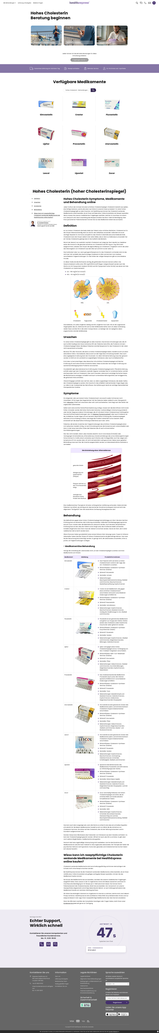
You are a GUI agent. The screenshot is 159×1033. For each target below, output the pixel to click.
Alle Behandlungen (9, 3)
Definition (37, 199)
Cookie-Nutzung (113, 1031)
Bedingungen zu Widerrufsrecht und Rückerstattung (90, 982)
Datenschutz (84, 986)
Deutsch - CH (110, 984)
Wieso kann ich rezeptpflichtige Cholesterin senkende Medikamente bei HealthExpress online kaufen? (47, 215)
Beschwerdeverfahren (86, 988)
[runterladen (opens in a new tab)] (111, 1014)
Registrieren (117, 1002)
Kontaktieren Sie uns (61, 986)
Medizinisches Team (61, 981)
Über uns (57, 976)
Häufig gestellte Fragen (62, 984)
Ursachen (37, 202)
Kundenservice (68, 903)
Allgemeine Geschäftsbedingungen (90, 979)
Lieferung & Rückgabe (24, 3)
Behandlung (38, 210)
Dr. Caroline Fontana (42, 222)
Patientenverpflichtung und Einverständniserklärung (88, 992)
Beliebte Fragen (38, 3)
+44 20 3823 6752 (37, 983)
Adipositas (70, 402)
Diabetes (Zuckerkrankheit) (102, 414)
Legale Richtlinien (85, 976)
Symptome (37, 206)
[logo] (79, 3)
